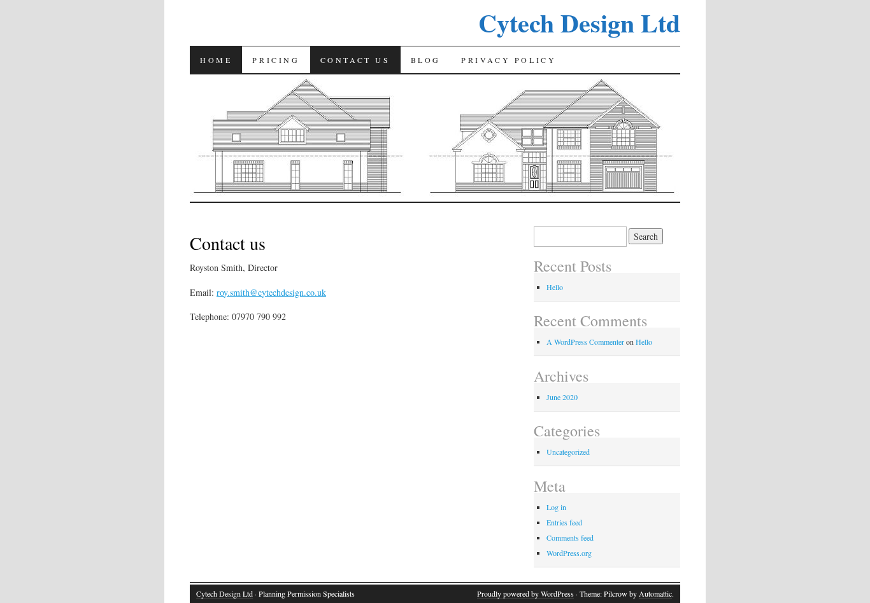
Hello (554, 287)
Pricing (275, 60)
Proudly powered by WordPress (525, 593)
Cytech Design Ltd (579, 22)
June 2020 (562, 397)
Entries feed (564, 522)
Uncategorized (568, 452)
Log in (556, 507)
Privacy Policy (508, 60)
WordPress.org (569, 553)
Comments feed (570, 537)
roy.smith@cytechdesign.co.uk (271, 292)
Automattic (655, 593)
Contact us (355, 60)
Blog (426, 60)
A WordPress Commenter (585, 341)
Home (216, 60)
